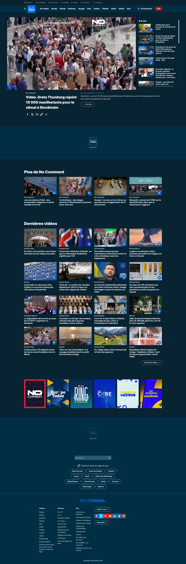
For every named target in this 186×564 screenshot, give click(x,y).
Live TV (60, 512)
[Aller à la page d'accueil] (31, 9)
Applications (62, 527)
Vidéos (121, 9)
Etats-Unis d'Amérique (104, 476)
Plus (77, 508)
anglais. (139, 111)
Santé (113, 9)
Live (158, 8)
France (76, 476)
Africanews (61, 538)
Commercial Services (83, 517)
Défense (101, 486)
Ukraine (111, 471)
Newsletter (101, 522)
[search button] (93, 2)
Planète (105, 9)
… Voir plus (87, 104)
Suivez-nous (62, 524)
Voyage (81, 9)
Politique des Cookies (83, 523)
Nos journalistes (44, 541)
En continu (44, 9)
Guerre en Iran (77, 471)
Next (89, 9)
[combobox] (104, 2)
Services (61, 508)
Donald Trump (89, 481)
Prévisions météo (64, 518)
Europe (54, 9)
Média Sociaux (72, 481)
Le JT (60, 515)
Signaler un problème (150, 110)
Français (28, 2)
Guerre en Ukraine (95, 471)
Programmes (43, 539)
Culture (97, 9)
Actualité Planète (30, 316)
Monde (63, 9)
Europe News (29, 248)
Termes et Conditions (83, 520)
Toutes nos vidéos (150, 362)
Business (72, 9)
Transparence (81, 531)
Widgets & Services (64, 535)
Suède (103, 481)
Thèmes (42, 508)
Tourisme (115, 481)
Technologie (86, 486)
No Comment (29, 197)
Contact (78, 534)
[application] (71, 53)
